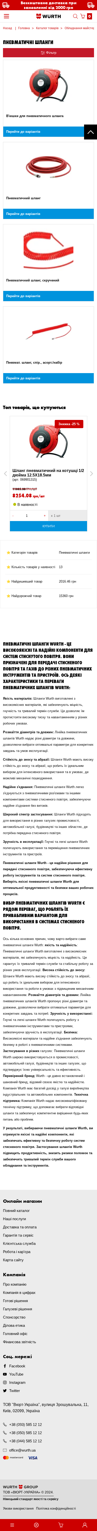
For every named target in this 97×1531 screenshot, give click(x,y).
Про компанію (14, 1284)
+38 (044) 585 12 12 (25, 1441)
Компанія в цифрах (19, 1292)
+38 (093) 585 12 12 (25, 1424)
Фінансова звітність (19, 1342)
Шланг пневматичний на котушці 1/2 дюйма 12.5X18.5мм (48, 474)
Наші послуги (14, 1219)
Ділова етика (14, 1325)
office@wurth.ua (22, 1450)
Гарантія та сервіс (18, 1235)
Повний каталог (16, 1210)
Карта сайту (13, 1260)
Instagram (17, 1382)
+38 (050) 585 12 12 (25, 1433)
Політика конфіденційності (56, 1508)
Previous (10, 473)
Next (89, 473)
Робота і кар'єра (16, 1252)
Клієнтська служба (19, 1243)
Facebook (17, 1366)
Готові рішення (15, 1301)
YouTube (16, 1374)
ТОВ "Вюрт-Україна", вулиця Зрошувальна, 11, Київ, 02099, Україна (46, 1407)
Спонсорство (14, 1317)
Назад (7, 28)
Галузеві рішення (17, 1309)
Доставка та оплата (20, 1227)
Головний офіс (15, 1333)
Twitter (14, 1391)
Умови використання (18, 1508)
